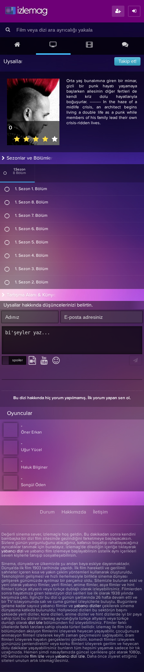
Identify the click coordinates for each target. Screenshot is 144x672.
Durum (47, 512)
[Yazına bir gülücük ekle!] (56, 361)
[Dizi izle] (53, 45)
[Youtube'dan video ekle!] (44, 361)
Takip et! (127, 61)
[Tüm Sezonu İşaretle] (5, 173)
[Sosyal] (125, 45)
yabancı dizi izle (70, 656)
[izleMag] (26, 11)
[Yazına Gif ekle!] (32, 361)
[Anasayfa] (17, 45)
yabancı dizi (12, 551)
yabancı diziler (87, 606)
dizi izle (35, 623)
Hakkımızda (74, 512)
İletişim (100, 512)
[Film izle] (89, 45)
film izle (37, 656)
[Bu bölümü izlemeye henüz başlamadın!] (7, 189)
